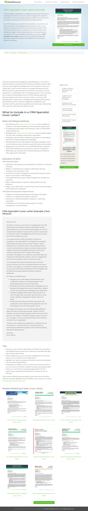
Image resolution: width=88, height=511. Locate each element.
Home (6, 52)
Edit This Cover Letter (69, 167)
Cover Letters (13, 52)
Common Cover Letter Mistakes (67, 109)
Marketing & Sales (22, 52)
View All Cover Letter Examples (44, 502)
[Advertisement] (44, 66)
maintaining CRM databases (25, 133)
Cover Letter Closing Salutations (69, 115)
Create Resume (78, 2)
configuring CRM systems (27, 124)
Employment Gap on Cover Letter (69, 120)
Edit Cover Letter (68, 44)
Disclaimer (39, 509)
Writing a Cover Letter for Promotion (69, 104)
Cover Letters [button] (51, 2)
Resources (65, 2)
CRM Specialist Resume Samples (13, 381)
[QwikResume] (12, 2)
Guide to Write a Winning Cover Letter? (67, 90)
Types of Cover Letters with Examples (67, 97)
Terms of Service (29, 509)
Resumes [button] (38, 2)
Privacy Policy (18, 509)
